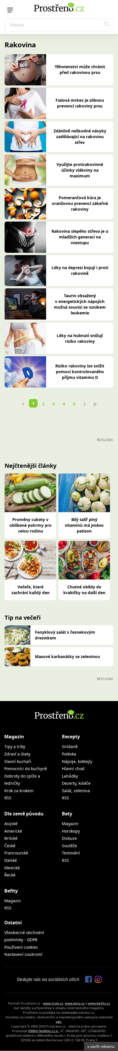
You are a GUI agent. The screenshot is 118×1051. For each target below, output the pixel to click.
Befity (11, 891)
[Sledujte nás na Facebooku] (87, 980)
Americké (13, 831)
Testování (71, 853)
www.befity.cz (99, 1003)
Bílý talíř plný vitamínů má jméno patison (84, 525)
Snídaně (70, 746)
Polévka (69, 754)
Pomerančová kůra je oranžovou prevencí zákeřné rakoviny (80, 203)
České (9, 845)
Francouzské (16, 853)
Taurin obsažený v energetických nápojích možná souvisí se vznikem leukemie (80, 304)
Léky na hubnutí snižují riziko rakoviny (80, 338)
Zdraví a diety (17, 754)
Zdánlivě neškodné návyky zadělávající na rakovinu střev (80, 136)
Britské (10, 838)
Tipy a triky (14, 746)
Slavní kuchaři (17, 761)
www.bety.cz (74, 1003)
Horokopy (71, 831)
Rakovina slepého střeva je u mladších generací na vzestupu (80, 236)
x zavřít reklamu (101, 1046)
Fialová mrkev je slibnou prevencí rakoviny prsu (80, 103)
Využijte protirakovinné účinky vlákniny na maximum (79, 170)
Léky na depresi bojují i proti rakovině (80, 270)
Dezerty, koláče (76, 783)
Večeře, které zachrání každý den (30, 589)
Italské (10, 860)
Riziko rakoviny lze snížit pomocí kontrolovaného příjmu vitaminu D (79, 371)
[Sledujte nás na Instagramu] (97, 980)
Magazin (70, 823)
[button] (106, 25)
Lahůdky (70, 776)
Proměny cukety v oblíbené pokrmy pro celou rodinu (30, 525)
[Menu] (10, 10)
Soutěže (69, 845)
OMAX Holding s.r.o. (43, 1031)
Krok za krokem (19, 790)
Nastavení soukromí (23, 954)
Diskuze (69, 838)
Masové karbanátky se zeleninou (67, 656)
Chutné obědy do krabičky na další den (84, 589)
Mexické (12, 867)
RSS (7, 798)
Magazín (14, 736)
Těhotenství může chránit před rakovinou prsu (80, 69)
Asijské (10, 823)
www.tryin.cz (53, 1003)
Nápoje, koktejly (77, 761)
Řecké (9, 875)
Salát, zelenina (76, 790)
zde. (59, 1021)
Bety (67, 814)
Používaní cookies (21, 947)
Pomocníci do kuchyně (25, 768)
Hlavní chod (73, 768)
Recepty (71, 736)
